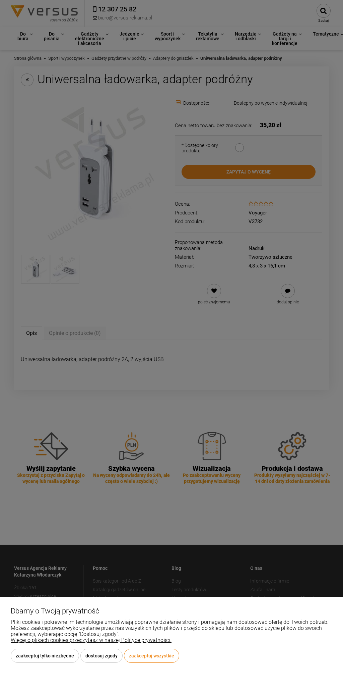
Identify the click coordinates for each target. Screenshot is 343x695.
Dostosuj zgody (101, 655)
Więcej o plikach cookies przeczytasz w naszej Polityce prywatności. (91, 640)
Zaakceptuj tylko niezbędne (45, 655)
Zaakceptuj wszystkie (151, 655)
